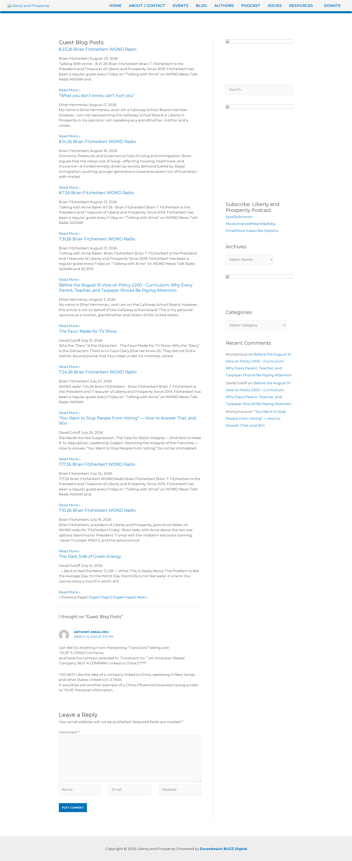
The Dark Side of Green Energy (90, 556)
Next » (142, 597)
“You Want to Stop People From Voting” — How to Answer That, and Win (256, 418)
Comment (69, 732)
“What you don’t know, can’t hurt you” (97, 95)
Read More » (69, 90)
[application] (315, 6)
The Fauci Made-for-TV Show (88, 331)
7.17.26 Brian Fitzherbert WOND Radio (97, 464)
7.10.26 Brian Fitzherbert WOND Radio (97, 510)
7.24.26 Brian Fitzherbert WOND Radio (98, 372)
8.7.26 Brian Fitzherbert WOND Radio (96, 192)
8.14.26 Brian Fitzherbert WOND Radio (97, 141)
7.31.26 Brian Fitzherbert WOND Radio (97, 239)
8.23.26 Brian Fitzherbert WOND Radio (97, 49)
